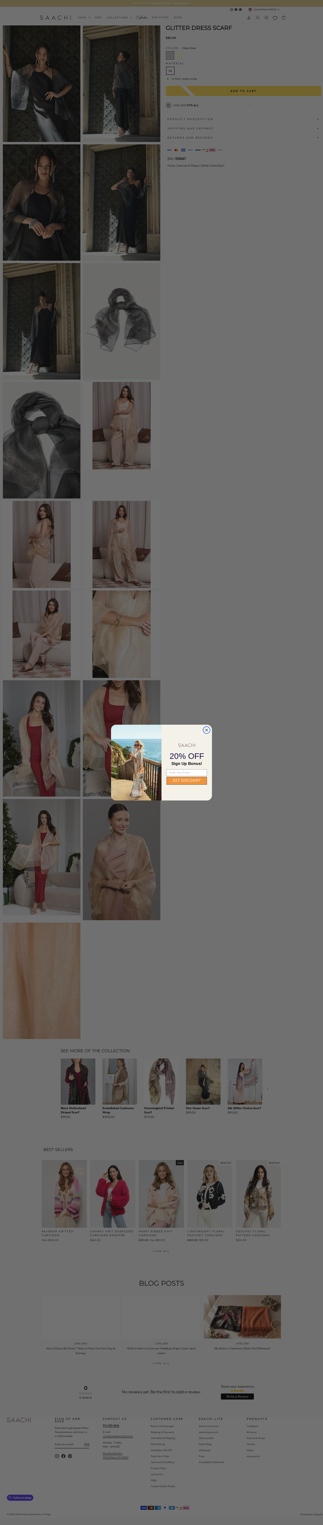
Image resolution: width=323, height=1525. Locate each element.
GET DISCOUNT (187, 780)
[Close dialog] (206, 730)
